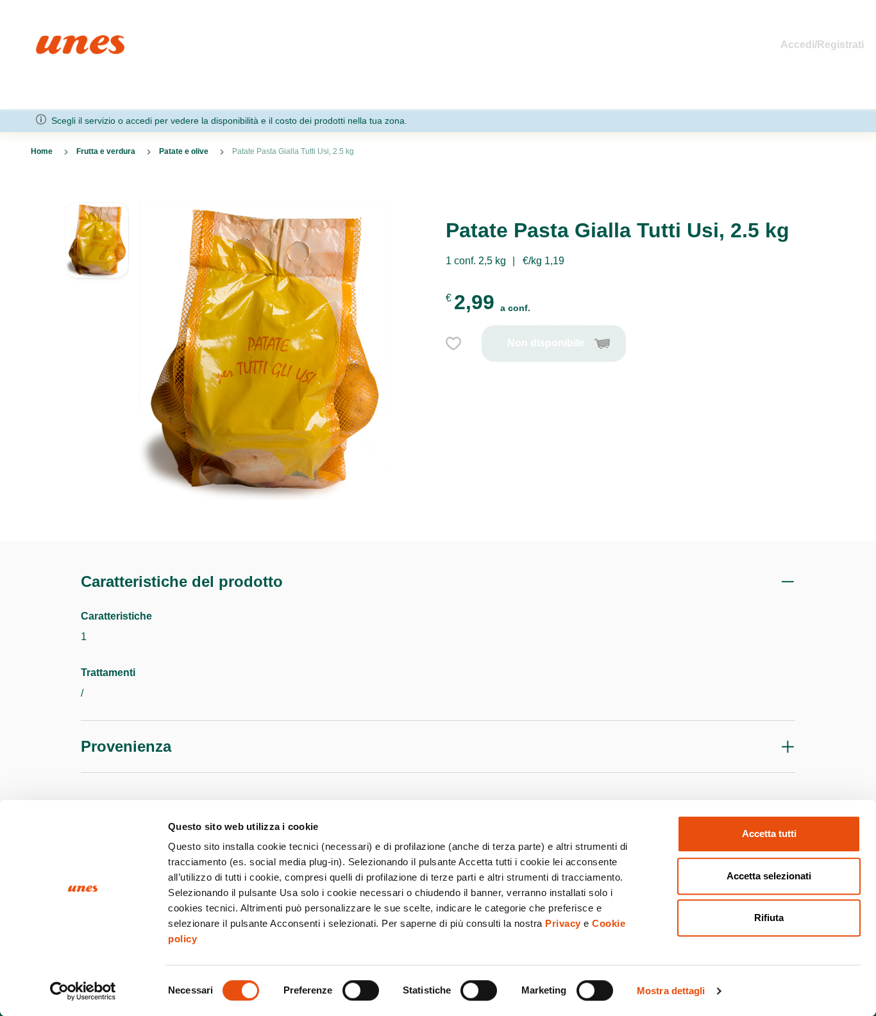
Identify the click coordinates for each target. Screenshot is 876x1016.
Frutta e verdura (105, 151)
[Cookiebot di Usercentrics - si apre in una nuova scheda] (83, 991)
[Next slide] (97, 510)
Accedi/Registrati (822, 44)
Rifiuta (769, 917)
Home (49, 40)
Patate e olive (183, 151)
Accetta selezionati (769, 875)
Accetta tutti (769, 833)
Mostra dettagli (671, 990)
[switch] (360, 990)
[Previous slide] (97, 192)
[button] (97, 240)
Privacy (563, 923)
